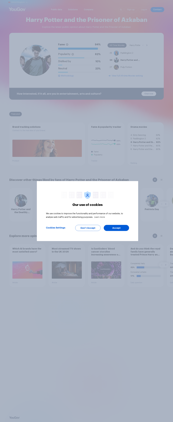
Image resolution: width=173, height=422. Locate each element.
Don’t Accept (88, 228)
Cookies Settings (55, 227)
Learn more (99, 217)
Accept (116, 228)
